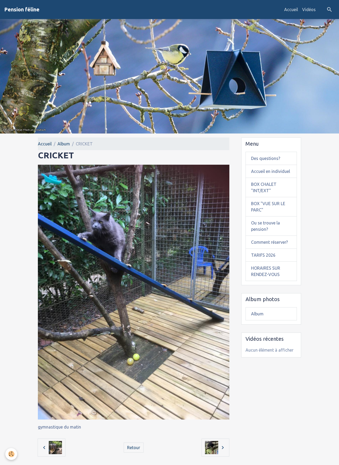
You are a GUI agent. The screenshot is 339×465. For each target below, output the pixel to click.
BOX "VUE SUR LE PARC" (268, 206)
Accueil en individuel (270, 171)
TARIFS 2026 (263, 255)
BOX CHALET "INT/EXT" (263, 187)
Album (63, 143)
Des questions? (265, 158)
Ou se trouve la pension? (265, 226)
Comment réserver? (269, 242)
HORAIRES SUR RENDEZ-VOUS (265, 271)
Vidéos (309, 9)
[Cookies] (11, 454)
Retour (133, 447)
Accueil (291, 9)
